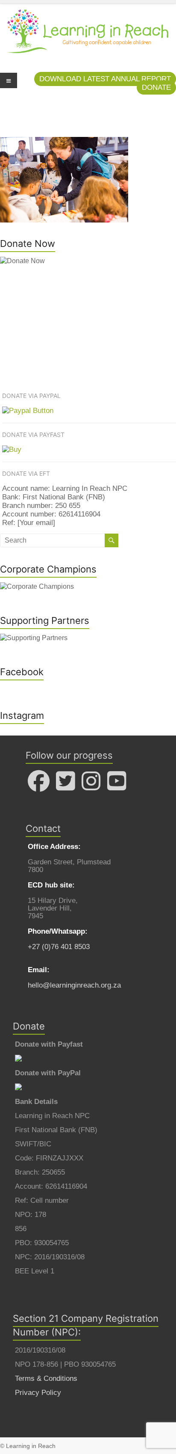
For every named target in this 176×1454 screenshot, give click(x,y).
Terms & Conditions (46, 1378)
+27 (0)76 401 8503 (59, 947)
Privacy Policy (38, 1393)
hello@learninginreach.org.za (74, 985)
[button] (105, 79)
